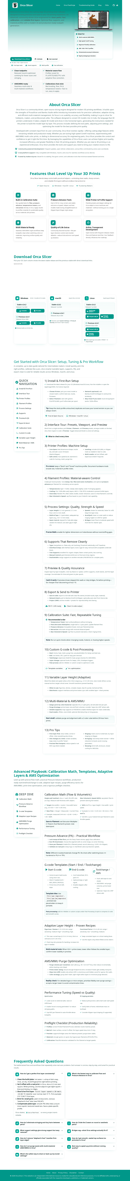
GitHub (39, 59)
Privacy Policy (63, 1173)
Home (58, 5)
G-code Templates (25, 811)
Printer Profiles (24, 398)
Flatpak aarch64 (105, 316)
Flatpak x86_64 (93, 316)
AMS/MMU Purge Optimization (25, 822)
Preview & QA (24, 418)
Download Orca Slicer (22, 59)
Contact (81, 1173)
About (54, 1173)
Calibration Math (25, 799)
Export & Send (24, 423)
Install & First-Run (25, 388)
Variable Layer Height (27, 438)
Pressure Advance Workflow (26, 805)
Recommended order (56, 620)
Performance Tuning (27, 828)
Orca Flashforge (69, 5)
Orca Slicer (26, 5)
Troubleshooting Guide (87, 5)
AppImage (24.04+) (92, 311)
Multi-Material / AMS (26, 443)
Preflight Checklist (26, 833)
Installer (24, 311)
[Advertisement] (41, 42)
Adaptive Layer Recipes (27, 816)
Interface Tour (24, 393)
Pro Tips (22, 448)
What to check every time (58, 436)
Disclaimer (73, 1173)
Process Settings (25, 408)
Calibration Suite (25, 428)
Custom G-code (24, 433)
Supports (22, 413)
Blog (99, 5)
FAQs (107, 5)
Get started (53, 59)
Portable (38, 311)
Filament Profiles (25, 403)
